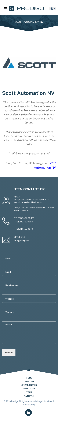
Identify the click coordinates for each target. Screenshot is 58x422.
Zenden (9, 352)
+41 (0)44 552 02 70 (23, 229)
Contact (29, 396)
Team (29, 392)
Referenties (29, 388)
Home (29, 378)
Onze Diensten (29, 385)
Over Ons (29, 381)
